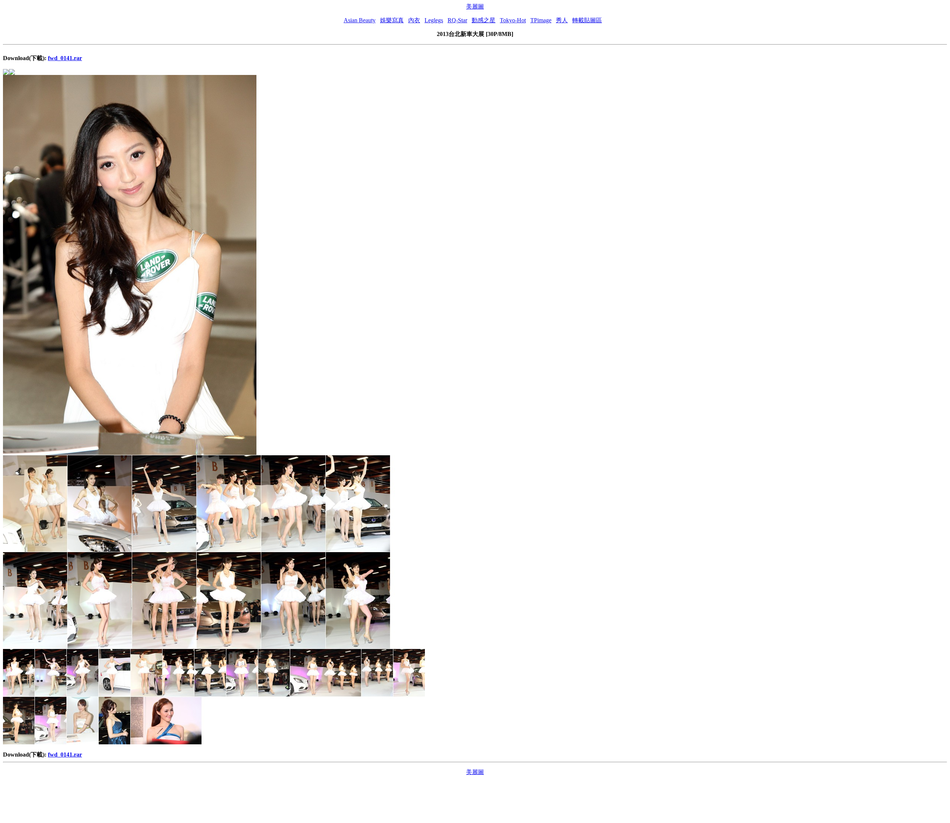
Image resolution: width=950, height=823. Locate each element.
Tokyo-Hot (513, 20)
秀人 (562, 20)
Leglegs (434, 20)
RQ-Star (457, 20)
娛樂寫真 (392, 20)
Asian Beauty (360, 20)
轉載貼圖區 (587, 20)
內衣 (414, 20)
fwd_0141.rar (65, 58)
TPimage (540, 20)
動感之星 (483, 20)
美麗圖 (475, 6)
